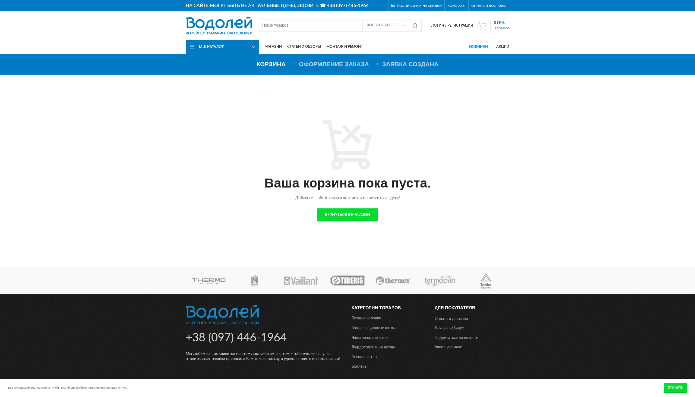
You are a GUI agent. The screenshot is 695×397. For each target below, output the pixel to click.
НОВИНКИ (478, 47)
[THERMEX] (393, 280)
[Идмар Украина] (255, 280)
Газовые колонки (366, 318)
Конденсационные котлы (374, 328)
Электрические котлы (370, 338)
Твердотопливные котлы (373, 347)
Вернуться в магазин (347, 215)
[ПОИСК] (415, 26)
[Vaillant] (301, 280)
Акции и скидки (448, 347)
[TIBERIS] (347, 280)
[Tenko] (486, 280)
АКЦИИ (502, 47)
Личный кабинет (449, 328)
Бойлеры (359, 367)
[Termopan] (440, 280)
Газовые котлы (364, 357)
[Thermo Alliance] (209, 280)
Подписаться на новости (456, 338)
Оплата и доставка (451, 319)
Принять (675, 388)
